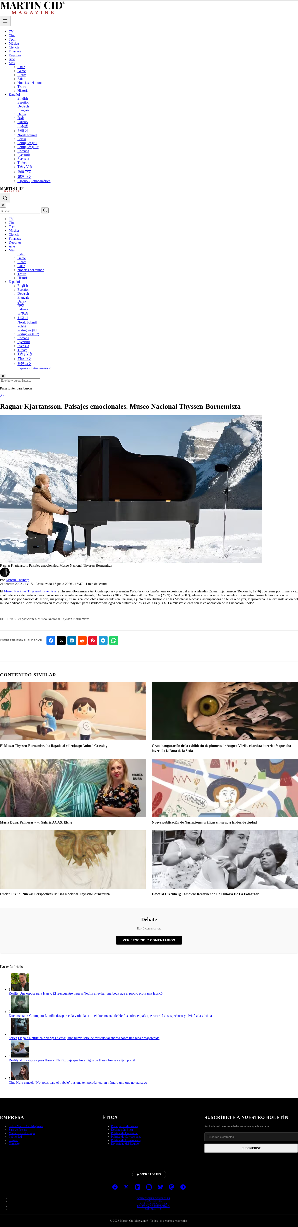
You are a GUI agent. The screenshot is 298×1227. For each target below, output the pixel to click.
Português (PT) (27, 143)
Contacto (14, 1143)
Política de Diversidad (124, 1133)
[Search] (5, 198)
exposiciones (27, 619)
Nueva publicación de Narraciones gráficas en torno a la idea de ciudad (204, 822)
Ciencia (14, 47)
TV (11, 31)
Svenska (23, 159)
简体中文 (24, 171)
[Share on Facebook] (50, 640)
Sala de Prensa (18, 1129)
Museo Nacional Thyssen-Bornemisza (30, 591)
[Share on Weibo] (92, 640)
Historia (22, 90)
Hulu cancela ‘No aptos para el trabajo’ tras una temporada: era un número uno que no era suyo (81, 1082)
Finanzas (15, 51)
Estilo (21, 67)
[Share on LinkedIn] (71, 640)
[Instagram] (149, 1187)
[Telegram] (183, 1187)
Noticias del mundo (30, 83)
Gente (21, 71)
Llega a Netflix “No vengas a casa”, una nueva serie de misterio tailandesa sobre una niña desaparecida (88, 1038)
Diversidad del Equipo (125, 1143)
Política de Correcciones (126, 1136)
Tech (12, 39)
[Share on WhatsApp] (113, 640)
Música (14, 43)
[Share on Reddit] (82, 640)
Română (23, 151)
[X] (126, 1187)
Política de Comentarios (125, 1140)
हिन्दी (20, 118)
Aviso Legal (153, 1201)
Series (13, 1038)
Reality (14, 993)
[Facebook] (115, 1187)
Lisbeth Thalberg (17, 580)
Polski (21, 139)
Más (12, 63)
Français (23, 110)
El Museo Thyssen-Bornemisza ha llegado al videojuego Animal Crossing (53, 746)
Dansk (21, 114)
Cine (12, 35)
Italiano (22, 122)
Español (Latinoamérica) (34, 181)
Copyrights (153, 1209)
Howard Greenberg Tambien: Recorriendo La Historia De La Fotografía (205, 894)
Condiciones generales (153, 1198)
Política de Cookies (153, 1203)
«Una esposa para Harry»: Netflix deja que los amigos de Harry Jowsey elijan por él (77, 1060)
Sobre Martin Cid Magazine (26, 1126)
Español (14, 94)
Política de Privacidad (153, 1206)
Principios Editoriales (124, 1126)
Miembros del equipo (22, 1133)
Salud (21, 79)
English (22, 98)
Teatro (21, 86)
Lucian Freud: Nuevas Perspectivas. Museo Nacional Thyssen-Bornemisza (55, 894)
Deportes (15, 55)
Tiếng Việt (24, 166)
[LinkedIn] (137, 1187)
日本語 (22, 126)
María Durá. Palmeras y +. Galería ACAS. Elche (36, 822)
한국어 (22, 131)
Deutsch (23, 106)
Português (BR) (28, 147)
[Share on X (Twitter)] (61, 640)
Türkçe (22, 162)
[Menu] (5, 21)
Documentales (18, 1016)
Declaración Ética (122, 1129)
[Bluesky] (160, 1187)
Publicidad (15, 1136)
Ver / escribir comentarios (149, 940)
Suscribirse (251, 1148)
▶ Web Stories (149, 1174)
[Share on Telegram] (103, 640)
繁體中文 (24, 177)
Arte (12, 59)
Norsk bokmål (27, 135)
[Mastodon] (171, 1187)
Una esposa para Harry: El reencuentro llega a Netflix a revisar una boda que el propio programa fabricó (91, 993)
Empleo (13, 1140)
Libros (21, 75)
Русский (23, 155)
